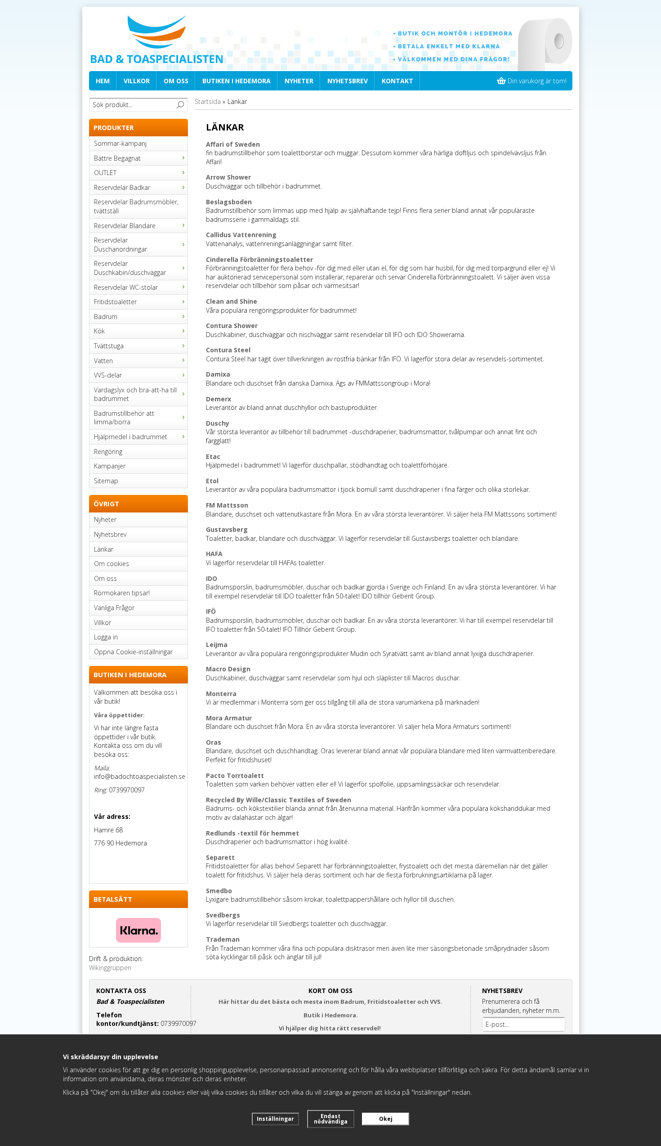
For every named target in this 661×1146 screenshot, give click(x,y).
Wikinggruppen (110, 967)
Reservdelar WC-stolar (126, 287)
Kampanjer (109, 466)
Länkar (103, 549)
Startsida (208, 101)
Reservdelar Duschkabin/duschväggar (130, 268)
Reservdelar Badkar (122, 187)
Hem (103, 80)
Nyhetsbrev (347, 80)
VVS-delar (108, 375)
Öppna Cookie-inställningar (133, 651)
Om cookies (111, 563)
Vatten (103, 360)
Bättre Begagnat (117, 158)
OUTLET (105, 172)
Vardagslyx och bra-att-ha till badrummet (135, 394)
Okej (386, 1119)
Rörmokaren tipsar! (122, 593)
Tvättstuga (109, 346)
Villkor (137, 80)
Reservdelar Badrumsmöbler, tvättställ (136, 206)
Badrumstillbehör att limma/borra (124, 418)
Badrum (105, 316)
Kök (99, 331)
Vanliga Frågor (114, 607)
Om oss (176, 80)
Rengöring (108, 451)
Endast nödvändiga (331, 1118)
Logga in (106, 637)
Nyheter (299, 80)
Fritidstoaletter (115, 301)
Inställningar (275, 1119)
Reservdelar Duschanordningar (120, 244)
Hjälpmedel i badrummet (130, 436)
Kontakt (397, 80)
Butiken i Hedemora (236, 80)
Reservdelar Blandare (125, 225)
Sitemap (106, 480)
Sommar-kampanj (120, 143)
